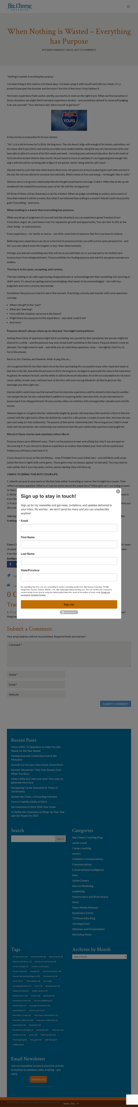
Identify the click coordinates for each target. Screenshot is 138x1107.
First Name (28, 537)
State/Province (30, 570)
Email (24, 520)
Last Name (27, 553)
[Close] (118, 491)
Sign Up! (69, 604)
